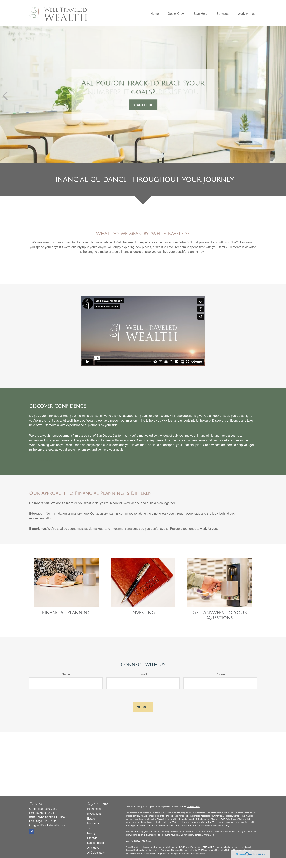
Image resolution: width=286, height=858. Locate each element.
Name (66, 674)
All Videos (93, 847)
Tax (89, 828)
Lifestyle (92, 838)
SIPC (211, 846)
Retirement (94, 809)
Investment (94, 813)
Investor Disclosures (196, 853)
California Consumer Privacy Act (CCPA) (223, 831)
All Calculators (96, 852)
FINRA (205, 846)
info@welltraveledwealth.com (47, 825)
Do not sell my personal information (197, 834)
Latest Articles (95, 843)
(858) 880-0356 (47, 809)
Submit (143, 707)
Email (143, 674)
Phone (220, 674)
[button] (154, 13)
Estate (91, 818)
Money (91, 833)
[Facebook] (31, 831)
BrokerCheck (193, 806)
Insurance (93, 823)
